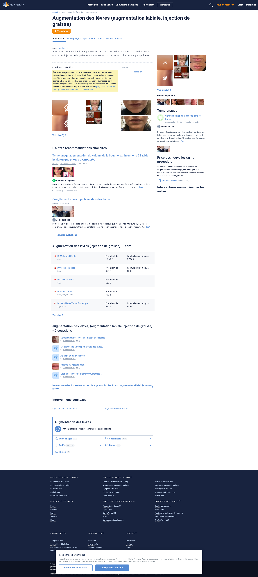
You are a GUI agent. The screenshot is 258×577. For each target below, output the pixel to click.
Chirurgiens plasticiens (127, 4)
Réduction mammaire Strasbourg (115, 482)
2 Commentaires (69, 359)
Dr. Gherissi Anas (65, 279)
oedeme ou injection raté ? (72, 365)
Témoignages (147, 4)
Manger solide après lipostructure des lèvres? (81, 347)
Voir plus (57, 315)
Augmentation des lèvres (116, 408)
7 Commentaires (70, 191)
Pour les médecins (225, 4)
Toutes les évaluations (66, 235)
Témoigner (165, 5)
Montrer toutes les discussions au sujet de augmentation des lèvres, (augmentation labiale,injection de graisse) (102, 387)
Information (58, 38)
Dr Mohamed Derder (68, 164)
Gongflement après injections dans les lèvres (81, 199)
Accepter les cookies (112, 567)
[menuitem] (92, 5)
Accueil (55, 12)
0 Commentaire (69, 341)
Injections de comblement (64, 408)
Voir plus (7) (58, 135)
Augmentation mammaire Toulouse (116, 485)
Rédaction (63, 48)
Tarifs (101, 38)
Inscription (251, 4)
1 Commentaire (69, 368)
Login (240, 4)
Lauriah (55, 203)
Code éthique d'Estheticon (60, 544)
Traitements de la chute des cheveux (169, 513)
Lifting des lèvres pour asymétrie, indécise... (81, 374)
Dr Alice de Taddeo (66, 268)
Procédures (92, 4)
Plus (140, 187)
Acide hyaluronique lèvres (72, 356)
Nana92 (55, 164)
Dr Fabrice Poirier (65, 291)
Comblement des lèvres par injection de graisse (82, 337)
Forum (109, 38)
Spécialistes (107, 4)
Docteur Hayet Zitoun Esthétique (72, 303)
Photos (118, 38)
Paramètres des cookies (75, 567)
